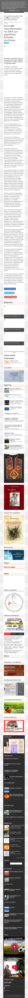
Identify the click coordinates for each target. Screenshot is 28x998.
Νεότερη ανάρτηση (8, 351)
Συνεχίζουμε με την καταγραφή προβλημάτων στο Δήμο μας (11, 771)
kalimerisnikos (15, 360)
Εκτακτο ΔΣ (12, 907)
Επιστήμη (6, 42)
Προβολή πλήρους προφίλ (15, 362)
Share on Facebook (11, 288)
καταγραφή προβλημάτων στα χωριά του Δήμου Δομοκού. (16, 811)
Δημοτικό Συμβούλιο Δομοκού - (16, 871)
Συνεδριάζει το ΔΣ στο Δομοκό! (11, 758)
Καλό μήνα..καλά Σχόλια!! (15, 877)
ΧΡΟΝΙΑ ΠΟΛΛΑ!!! (14, 844)
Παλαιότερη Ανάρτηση (19, 351)
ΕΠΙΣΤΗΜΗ (6, 23)
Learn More (12, 10)
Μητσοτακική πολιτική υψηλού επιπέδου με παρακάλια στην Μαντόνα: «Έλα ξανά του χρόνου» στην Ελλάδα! (13, 638)
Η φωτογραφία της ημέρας (15, 832)
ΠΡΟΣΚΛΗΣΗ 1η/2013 (9, 805)
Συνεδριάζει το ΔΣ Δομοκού (15, 788)
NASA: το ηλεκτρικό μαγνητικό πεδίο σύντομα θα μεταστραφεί (16, 795)
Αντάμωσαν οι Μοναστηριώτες (16, 776)
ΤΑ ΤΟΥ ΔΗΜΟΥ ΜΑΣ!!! (9, 782)
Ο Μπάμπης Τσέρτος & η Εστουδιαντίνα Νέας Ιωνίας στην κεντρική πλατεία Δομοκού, (13, 921)
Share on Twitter (10, 292)
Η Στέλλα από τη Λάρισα (9, 902)
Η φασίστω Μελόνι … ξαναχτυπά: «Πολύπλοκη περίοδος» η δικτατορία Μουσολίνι (14, 647)
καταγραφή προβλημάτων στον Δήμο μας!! (14, 817)
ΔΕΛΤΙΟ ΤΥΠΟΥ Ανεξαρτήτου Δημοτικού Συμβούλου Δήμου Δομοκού (13, 928)
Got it (18, 10)
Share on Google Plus (11, 297)
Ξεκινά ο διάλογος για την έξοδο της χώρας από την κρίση (17, 826)
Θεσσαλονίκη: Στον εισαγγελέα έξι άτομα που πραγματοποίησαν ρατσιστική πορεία (13, 651)
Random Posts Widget (20, 857)
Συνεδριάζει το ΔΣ (8, 884)
